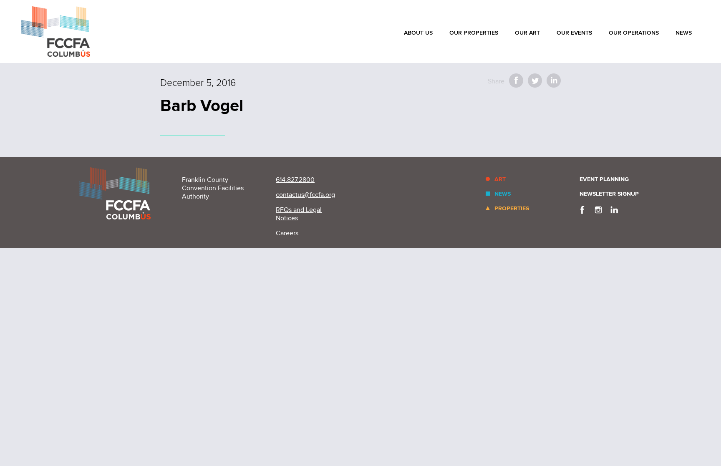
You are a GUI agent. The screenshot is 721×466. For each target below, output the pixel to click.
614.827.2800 (295, 180)
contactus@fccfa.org (305, 195)
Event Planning (604, 179)
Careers (287, 233)
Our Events (574, 32)
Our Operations (634, 32)
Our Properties (473, 32)
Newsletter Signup (609, 193)
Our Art (527, 32)
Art (500, 179)
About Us (418, 32)
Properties (511, 208)
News (684, 32)
